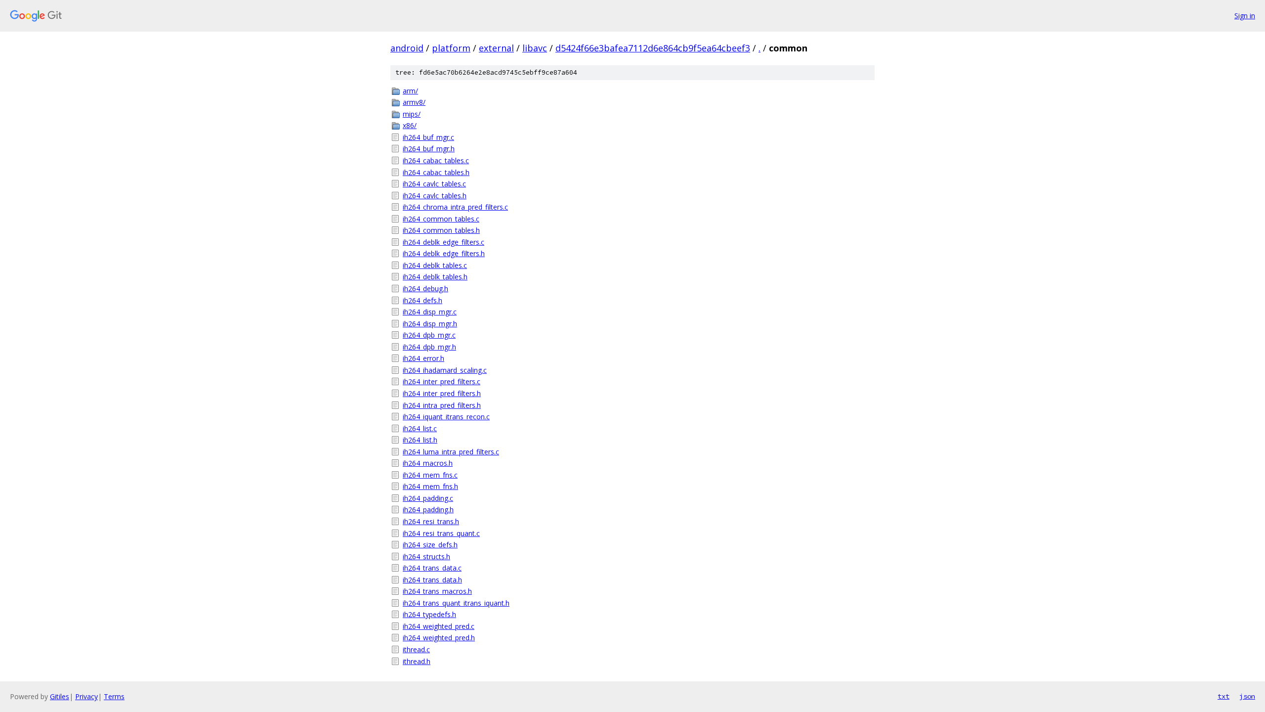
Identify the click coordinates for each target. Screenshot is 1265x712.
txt (1223, 696)
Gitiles (59, 696)
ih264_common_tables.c (441, 218)
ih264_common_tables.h (441, 230)
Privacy (86, 696)
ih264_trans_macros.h (437, 591)
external (496, 48)
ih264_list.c (420, 428)
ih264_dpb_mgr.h (429, 347)
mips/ (412, 114)
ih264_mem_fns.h (430, 486)
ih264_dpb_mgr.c (429, 335)
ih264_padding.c (428, 498)
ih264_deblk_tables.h (435, 276)
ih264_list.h (420, 440)
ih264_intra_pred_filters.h (442, 405)
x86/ (410, 125)
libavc (534, 48)
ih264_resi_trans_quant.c (441, 533)
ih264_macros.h (428, 463)
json (1247, 696)
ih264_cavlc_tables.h (434, 195)
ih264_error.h (423, 358)
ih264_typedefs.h (429, 614)
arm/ (410, 90)
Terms (114, 696)
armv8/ (414, 102)
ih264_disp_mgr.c (430, 311)
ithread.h (416, 661)
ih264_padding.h (428, 509)
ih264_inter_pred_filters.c (441, 381)
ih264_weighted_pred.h (439, 637)
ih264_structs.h (426, 556)
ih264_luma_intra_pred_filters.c (451, 451)
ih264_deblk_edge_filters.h (444, 253)
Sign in (1244, 15)
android (406, 48)
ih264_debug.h (425, 288)
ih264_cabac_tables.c (436, 160)
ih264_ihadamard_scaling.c (445, 370)
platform (451, 48)
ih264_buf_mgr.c (428, 137)
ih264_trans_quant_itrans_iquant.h (456, 603)
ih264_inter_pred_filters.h (442, 393)
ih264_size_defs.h (430, 544)
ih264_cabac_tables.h (436, 172)
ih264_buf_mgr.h (429, 148)
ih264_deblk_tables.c (435, 265)
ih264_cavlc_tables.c (434, 183)
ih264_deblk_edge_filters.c (443, 242)
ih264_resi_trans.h (431, 521)
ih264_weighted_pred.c (438, 626)
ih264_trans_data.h (432, 579)
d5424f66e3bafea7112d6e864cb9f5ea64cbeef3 (652, 48)
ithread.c (416, 649)
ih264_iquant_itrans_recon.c (446, 416)
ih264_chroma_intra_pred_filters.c (455, 207)
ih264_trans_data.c (432, 568)
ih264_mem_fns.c (430, 475)
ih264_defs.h (422, 300)
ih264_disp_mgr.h (430, 323)
